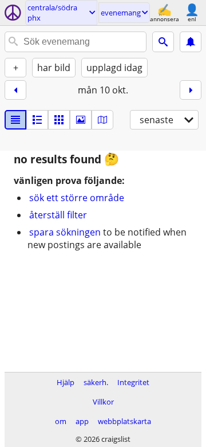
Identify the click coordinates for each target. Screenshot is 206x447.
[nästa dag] (190, 90)
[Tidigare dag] (15, 90)
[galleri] (81, 120)
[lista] (15, 120)
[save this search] (190, 42)
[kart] (102, 120)
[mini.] (37, 120)
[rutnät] (59, 120)
